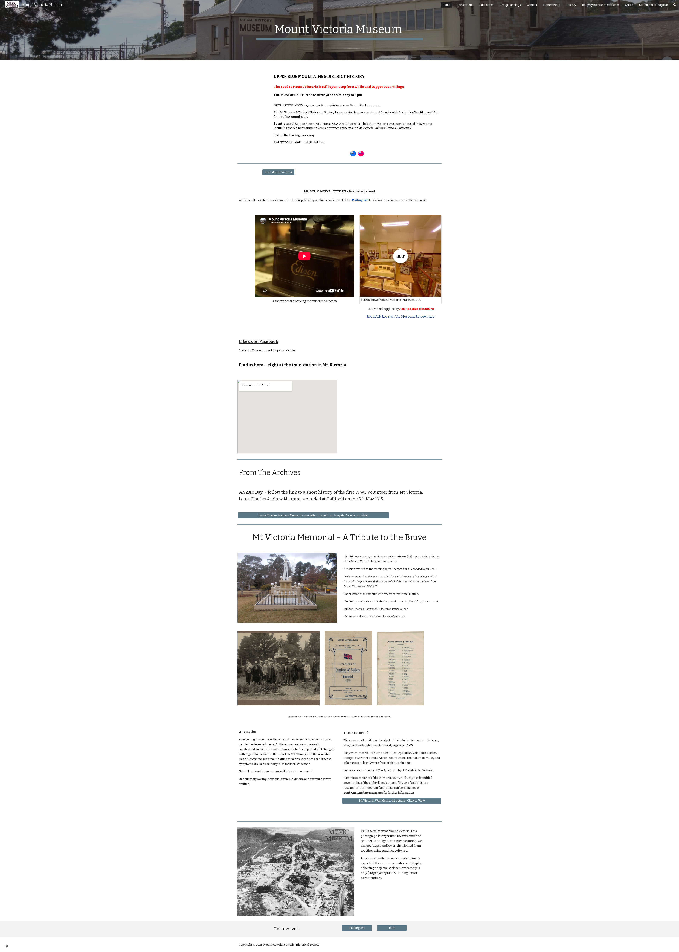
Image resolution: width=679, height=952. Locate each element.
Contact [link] (532, 5)
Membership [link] (551, 5)
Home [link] (446, 5)
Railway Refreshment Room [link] (600, 5)
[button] (675, 5)
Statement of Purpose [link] (653, 5)
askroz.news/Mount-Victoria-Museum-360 (391, 300)
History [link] (571, 5)
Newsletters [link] (464, 5)
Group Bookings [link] (510, 5)
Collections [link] (486, 5)
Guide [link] (629, 5)
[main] (339, 30)
